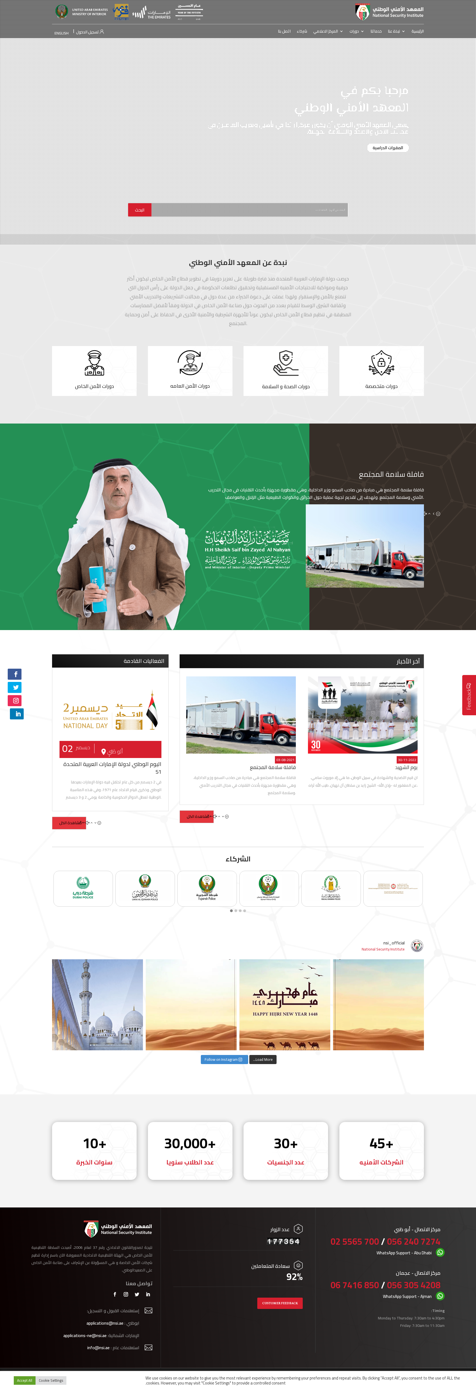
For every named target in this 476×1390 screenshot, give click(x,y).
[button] (231, 911)
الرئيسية (418, 32)
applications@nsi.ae (104, 1323)
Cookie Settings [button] (51, 1380)
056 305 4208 (413, 1285)
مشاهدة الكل (70, 822)
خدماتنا (376, 32)
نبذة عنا (394, 32)
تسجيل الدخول (88, 32)
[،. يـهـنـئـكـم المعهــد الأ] (97, 1004)
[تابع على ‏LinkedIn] (17, 713)
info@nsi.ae (98, 1347)
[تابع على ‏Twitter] (14, 687)
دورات (354, 32)
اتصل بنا (284, 32)
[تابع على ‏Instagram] (14, 700)
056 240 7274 (413, 1241)
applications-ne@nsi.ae (85, 1335)
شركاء (302, 32)
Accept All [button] (24, 1380)
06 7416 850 (355, 1285)
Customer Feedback (280, 1303)
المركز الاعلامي (325, 32)
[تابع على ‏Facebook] (14, 674)
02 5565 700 (356, 1241)
